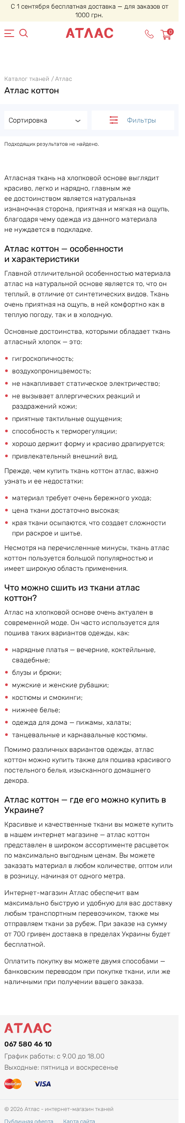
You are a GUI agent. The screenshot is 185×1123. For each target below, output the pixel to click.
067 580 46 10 (28, 1044)
